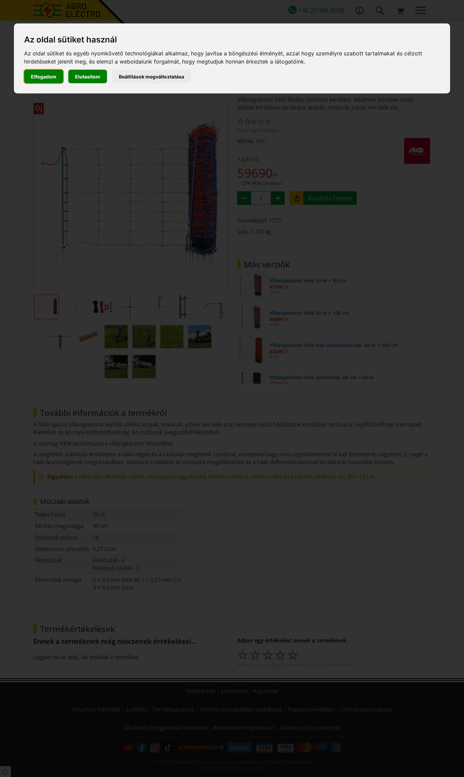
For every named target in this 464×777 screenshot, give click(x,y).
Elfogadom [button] (43, 77)
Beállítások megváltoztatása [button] (151, 77)
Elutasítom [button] (87, 77)
